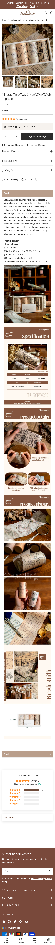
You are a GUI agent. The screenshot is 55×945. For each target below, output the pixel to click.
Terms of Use (37, 878)
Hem (4, 20)
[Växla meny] (3, 13)
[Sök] (46, 13)
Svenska (6, 914)
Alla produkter (17, 20)
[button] (9, 119)
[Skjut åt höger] (46, 49)
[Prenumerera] (50, 871)
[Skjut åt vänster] (9, 49)
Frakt (6, 754)
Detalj (6, 193)
